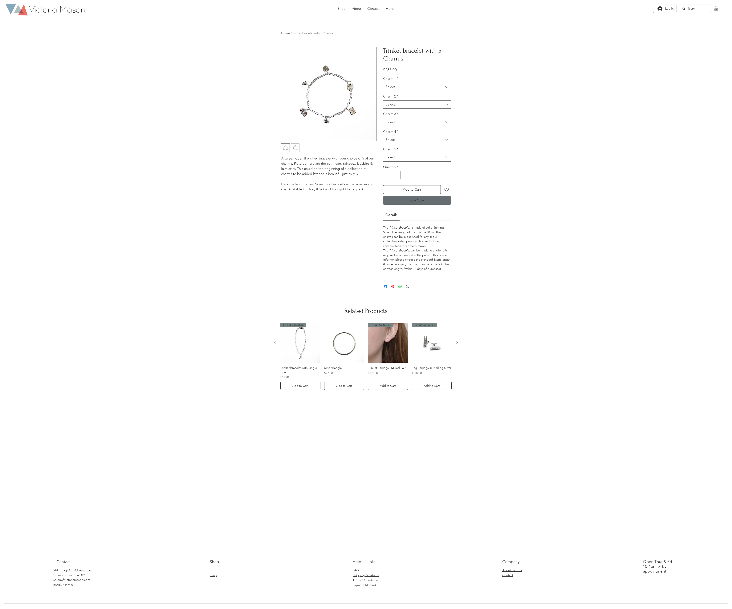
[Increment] (397, 175)
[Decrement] (387, 175)
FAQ (356, 570)
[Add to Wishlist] (446, 189)
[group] (366, 356)
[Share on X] (407, 286)
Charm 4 (390, 132)
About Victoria (512, 570)
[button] (716, 8)
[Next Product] (457, 342)
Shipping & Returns (366, 575)
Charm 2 (390, 96)
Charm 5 (390, 149)
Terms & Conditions (366, 580)
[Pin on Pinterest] (393, 286)
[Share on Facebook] (385, 286)
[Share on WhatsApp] (400, 286)
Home (285, 33)
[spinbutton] (392, 175)
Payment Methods (365, 585)
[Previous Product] (275, 342)
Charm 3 (390, 114)
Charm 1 (390, 79)
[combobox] (417, 87)
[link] (391, 215)
